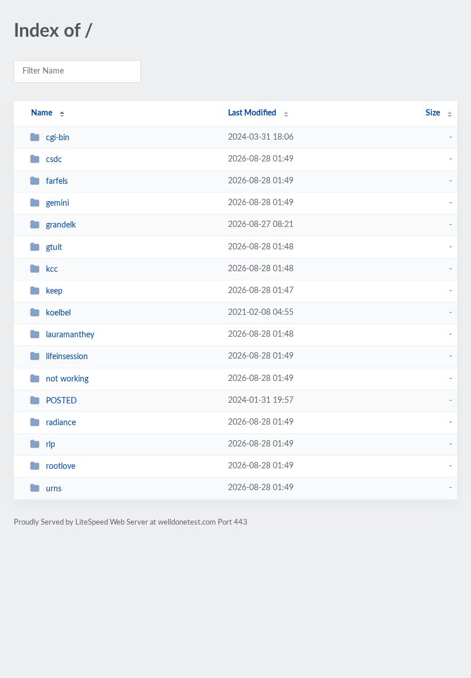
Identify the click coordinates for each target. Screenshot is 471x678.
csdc (54, 160)
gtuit (54, 248)
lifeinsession (67, 357)
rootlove (60, 467)
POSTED (61, 401)
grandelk (61, 225)
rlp (50, 445)
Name (41, 113)
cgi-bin (58, 138)
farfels (57, 182)
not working (67, 379)
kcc (52, 269)
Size (433, 113)
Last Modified (252, 113)
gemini (57, 203)
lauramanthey (70, 335)
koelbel (58, 313)
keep (54, 291)
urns (53, 488)
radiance (61, 423)
